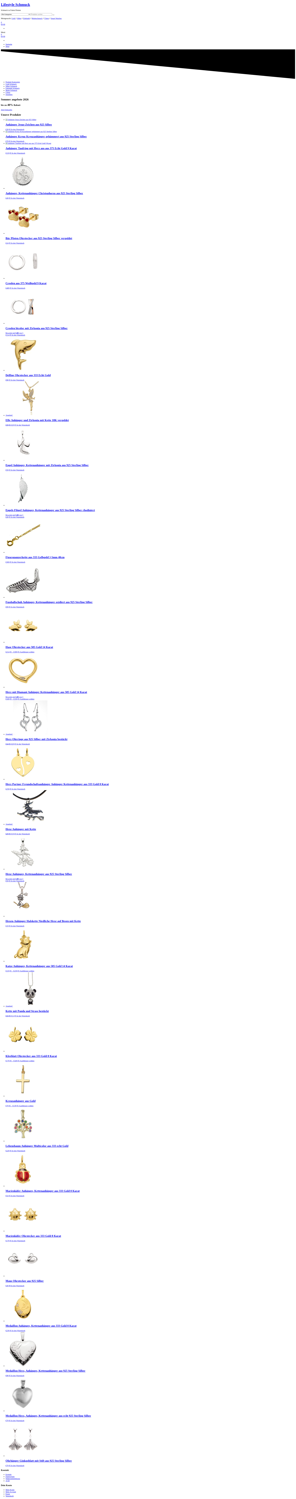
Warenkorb (10, 1496)
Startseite (9, 44)
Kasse (8, 1494)
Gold (13, 18)
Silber (19, 18)
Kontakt (8, 1475)
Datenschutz (10, 1477)
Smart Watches (56, 18)
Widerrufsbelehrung (13, 1479)
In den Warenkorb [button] (17, 129)
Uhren (46, 18)
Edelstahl (26, 18)
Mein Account (11, 1492)
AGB (8, 1481)
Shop (7, 46)
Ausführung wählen (27, 652)
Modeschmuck (37, 18)
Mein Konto (10, 1490)
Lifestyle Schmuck (15, 4)
